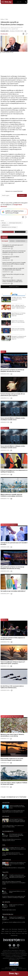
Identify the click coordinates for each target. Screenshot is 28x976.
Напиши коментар (8, 231)
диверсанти (5, 225)
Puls (4, 888)
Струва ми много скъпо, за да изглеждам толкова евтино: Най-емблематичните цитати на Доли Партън (14, 876)
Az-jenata (6, 902)
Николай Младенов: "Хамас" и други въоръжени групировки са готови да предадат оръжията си (13, 821)
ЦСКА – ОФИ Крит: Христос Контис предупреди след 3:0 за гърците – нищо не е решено (19, 307)
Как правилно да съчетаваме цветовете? (13, 591)
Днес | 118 (19, 1)
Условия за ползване (19, 952)
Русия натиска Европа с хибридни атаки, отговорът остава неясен (12, 280)
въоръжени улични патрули (9, 227)
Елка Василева (4, 33)
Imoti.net (25, 931)
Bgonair (5, 816)
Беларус (4, 222)
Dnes (10, 929)
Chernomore (18, 933)
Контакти (15, 950)
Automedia (6, 860)
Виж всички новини (14, 286)
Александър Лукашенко (15, 222)
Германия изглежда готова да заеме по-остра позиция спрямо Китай (17, 807)
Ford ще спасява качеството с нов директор (13, 867)
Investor (5, 802)
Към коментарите (20, 231)
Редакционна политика (8, 953)
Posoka (22, 933)
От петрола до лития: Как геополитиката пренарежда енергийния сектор (16, 835)
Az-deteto (6, 933)
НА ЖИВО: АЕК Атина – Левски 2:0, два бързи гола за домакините (19, 299)
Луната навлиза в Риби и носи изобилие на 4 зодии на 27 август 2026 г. (13, 826)
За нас (5, 950)
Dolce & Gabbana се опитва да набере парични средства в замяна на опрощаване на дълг (13, 811)
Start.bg (13, 933)
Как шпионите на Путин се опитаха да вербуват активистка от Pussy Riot (13, 251)
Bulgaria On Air (21, 929)
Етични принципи (21, 953)
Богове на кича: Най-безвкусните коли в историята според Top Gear (17, 864)
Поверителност (7, 952)
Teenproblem (7, 914)
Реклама (21, 950)
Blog (10, 933)
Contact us (14, 969)
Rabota (2, 933)
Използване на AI (14, 959)
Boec (26, 933)
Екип (9, 950)
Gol (3, 845)
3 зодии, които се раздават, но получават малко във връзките (17, 918)
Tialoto (5, 872)
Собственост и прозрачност (11, 955)
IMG (3, 929)
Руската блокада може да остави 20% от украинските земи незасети (13, 269)
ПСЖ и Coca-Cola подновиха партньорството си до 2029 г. (18, 329)
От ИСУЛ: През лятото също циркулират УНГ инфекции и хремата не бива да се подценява (13, 897)
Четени (12, 241)
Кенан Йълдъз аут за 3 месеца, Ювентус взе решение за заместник (18, 314)
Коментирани (20, 241)
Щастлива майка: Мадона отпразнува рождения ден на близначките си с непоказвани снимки (13, 882)
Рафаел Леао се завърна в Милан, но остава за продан (18, 321)
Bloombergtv (7, 831)
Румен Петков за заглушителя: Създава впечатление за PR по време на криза (14, 263)
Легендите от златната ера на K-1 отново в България (12, 245)
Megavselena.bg (14, 935)
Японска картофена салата (9, 909)
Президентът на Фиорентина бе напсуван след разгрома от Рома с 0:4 (19, 338)
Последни (4, 241)
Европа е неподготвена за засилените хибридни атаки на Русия (11, 840)
